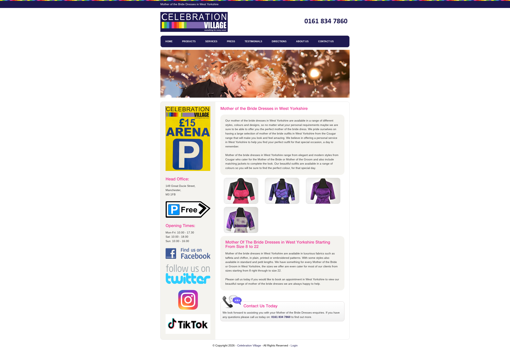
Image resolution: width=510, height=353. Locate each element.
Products (189, 41)
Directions (279, 41)
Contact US (326, 41)
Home (169, 41)
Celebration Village (249, 345)
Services (211, 41)
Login (294, 345)
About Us (302, 41)
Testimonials (253, 41)
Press (231, 41)
